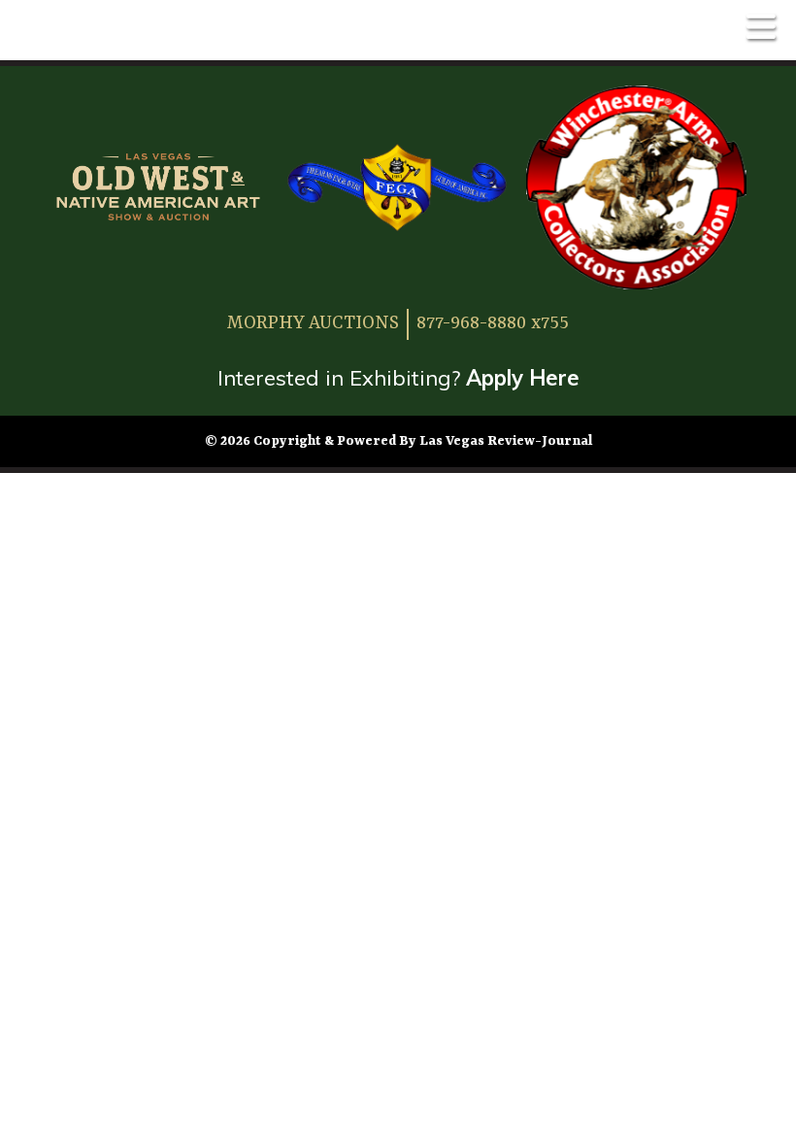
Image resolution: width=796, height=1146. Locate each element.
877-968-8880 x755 (492, 323)
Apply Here (523, 377)
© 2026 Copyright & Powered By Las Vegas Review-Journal (398, 441)
